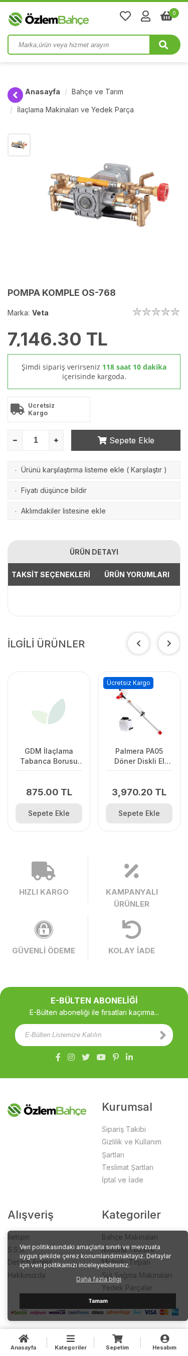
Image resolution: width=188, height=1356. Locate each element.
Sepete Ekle (130, 440)
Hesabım (164, 1347)
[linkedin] (129, 1057)
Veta (40, 312)
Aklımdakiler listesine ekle (63, 510)
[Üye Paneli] (145, 16)
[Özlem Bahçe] (80, 17)
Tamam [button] (98, 1301)
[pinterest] (115, 1057)
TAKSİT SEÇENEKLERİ (51, 574)
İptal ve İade (122, 1179)
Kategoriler (71, 1347)
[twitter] (85, 1057)
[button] (168, 643)
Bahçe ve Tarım (97, 91)
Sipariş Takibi (124, 1129)
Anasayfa (42, 91)
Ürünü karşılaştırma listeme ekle (72, 469)
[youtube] (101, 1057)
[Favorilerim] (125, 16)
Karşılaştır (146, 469)
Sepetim (117, 1347)
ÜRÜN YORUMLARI (136, 574)
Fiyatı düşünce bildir (54, 490)
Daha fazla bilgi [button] (98, 1279)
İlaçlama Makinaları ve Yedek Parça (75, 109)
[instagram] (71, 1057)
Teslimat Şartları (127, 1167)
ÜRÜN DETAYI (94, 552)
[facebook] (58, 1057)
